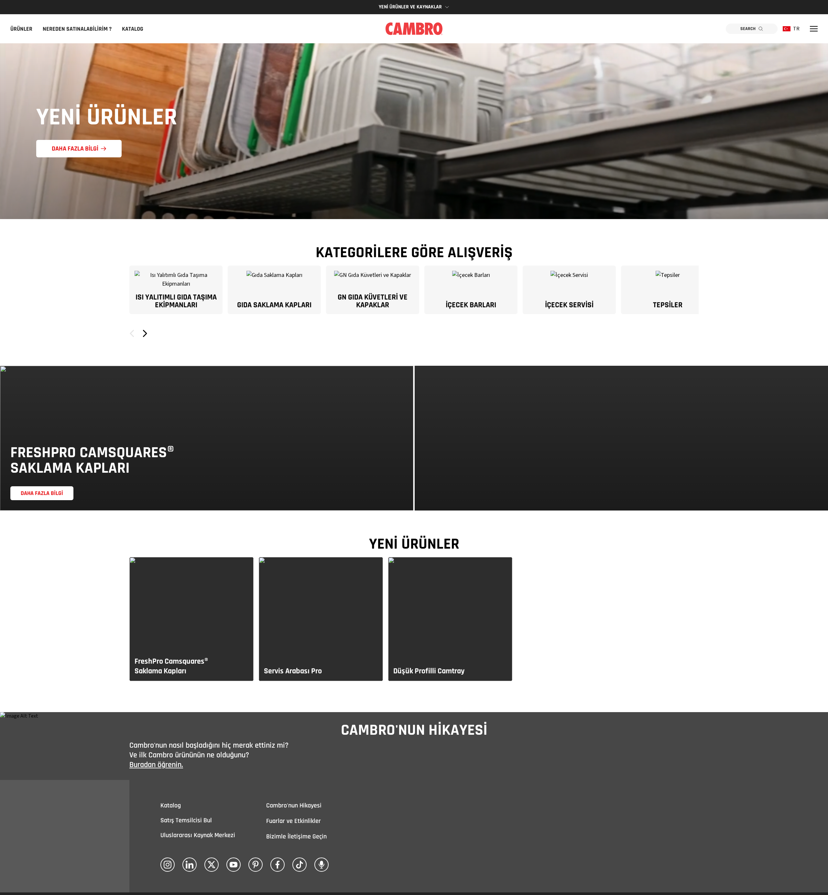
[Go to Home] (414, 28)
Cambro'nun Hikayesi (293, 805)
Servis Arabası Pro (293, 671)
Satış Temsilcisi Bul (186, 820)
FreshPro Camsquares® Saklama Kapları (171, 666)
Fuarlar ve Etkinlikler (293, 821)
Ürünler (21, 29)
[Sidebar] (814, 28)
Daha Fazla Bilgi (75, 148)
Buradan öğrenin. (156, 765)
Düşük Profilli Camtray (428, 671)
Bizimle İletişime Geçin (296, 836)
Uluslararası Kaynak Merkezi (197, 835)
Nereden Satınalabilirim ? (77, 29)
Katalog (132, 29)
